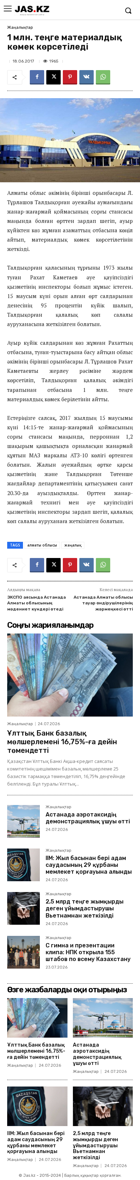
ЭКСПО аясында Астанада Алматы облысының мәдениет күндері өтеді (36, 603)
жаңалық (72, 545)
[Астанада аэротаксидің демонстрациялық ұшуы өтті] (23, 821)
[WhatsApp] (103, 77)
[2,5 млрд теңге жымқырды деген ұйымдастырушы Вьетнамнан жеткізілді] (23, 908)
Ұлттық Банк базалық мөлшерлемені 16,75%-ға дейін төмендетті (62, 742)
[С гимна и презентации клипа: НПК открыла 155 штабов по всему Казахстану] (23, 952)
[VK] (86, 77)
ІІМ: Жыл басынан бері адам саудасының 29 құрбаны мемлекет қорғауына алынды (89, 865)
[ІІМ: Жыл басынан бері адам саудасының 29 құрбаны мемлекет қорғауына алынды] (23, 865)
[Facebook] (37, 77)
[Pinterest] (70, 77)
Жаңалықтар (20, 27)
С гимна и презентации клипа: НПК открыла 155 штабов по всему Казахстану (88, 952)
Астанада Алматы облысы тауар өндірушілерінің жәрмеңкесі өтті (103, 603)
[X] (53, 77)
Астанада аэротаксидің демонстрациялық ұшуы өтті (88, 818)
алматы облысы (42, 545)
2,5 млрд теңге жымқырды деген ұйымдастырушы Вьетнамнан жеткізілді (84, 908)
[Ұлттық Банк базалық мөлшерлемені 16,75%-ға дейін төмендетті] (70, 675)
